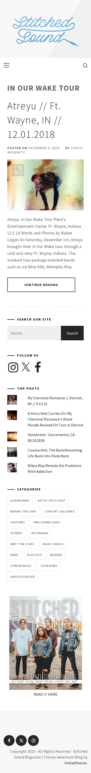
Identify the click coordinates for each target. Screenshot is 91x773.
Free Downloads (46, 522)
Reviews (56, 555)
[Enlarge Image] (18, 170)
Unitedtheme (75, 762)
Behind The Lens (23, 511)
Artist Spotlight (52, 500)
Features (17, 522)
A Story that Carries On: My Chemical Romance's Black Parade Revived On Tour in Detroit (55, 419)
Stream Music (21, 566)
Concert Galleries (59, 511)
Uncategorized (22, 576)
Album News (19, 500)
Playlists (34, 555)
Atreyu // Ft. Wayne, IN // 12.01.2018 (34, 119)
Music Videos (53, 544)
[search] (83, 65)
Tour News (48, 566)
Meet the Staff (22, 544)
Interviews (39, 533)
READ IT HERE (46, 694)
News (14, 555)
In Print (16, 533)
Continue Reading (41, 285)
